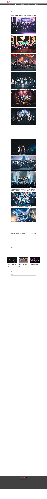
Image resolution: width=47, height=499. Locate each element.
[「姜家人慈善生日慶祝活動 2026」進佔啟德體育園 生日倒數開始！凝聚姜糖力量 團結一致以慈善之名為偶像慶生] (23, 260)
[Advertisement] (23, 494)
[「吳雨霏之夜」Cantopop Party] (35, 260)
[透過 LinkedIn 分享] (14, 249)
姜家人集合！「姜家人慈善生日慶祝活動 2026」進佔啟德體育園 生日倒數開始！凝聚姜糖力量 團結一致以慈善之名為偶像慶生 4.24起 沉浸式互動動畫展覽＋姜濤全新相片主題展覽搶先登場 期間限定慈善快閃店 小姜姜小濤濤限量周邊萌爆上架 (23, 264)
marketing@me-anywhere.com (24, 479)
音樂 (12, 247)
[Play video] (23, 163)
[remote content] (23, 133)
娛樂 (11, 247)
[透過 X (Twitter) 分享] (12, 249)
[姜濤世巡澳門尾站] (12, 260)
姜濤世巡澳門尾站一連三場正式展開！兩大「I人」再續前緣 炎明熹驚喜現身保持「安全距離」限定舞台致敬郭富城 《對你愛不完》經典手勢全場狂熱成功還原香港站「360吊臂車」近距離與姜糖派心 (12, 264)
